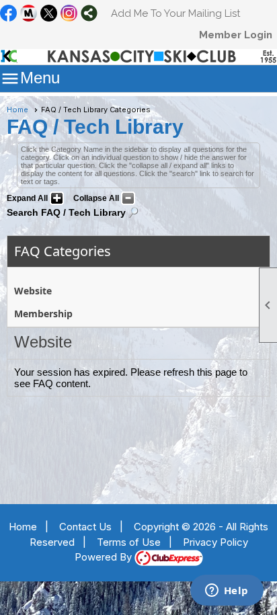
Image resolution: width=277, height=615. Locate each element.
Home (17, 109)
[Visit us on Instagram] (69, 14)
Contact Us (85, 526)
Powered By (104, 556)
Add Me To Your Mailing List (175, 13)
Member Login (235, 35)
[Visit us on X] (48, 14)
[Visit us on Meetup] (28, 14)
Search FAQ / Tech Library (66, 212)
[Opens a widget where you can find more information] (227, 591)
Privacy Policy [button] (215, 542)
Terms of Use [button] (129, 542)
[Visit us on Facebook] (8, 14)
